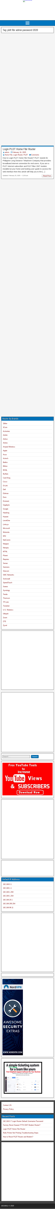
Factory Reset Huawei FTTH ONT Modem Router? (21, 1125)
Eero (4, 497)
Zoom (5, 618)
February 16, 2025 (19, 152)
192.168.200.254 (9, 904)
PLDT (26, 155)
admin (7, 152)
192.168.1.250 (8, 892)
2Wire (5, 423)
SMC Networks (8, 575)
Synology (6, 590)
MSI (4, 536)
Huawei (5, 517)
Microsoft (6, 528)
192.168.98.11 (8, 908)
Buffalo (5, 474)
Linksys (6, 524)
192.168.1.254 (8, 896)
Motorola (6, 532)
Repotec (6, 559)
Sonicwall (6, 579)
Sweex (5, 587)
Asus (5, 455)
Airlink (5, 435)
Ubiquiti (5, 614)
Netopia (6, 548)
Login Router (18, 155)
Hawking (6, 513)
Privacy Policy (8, 1109)
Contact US (7, 1105)
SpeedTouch (7, 583)
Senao (5, 563)
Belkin (5, 462)
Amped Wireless (9, 447)
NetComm (6, 540)
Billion (5, 466)
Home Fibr (8, 155)
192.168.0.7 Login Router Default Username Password (23, 1121)
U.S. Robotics (8, 610)
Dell (4, 489)
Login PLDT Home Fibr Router (19, 149)
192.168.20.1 (8, 900)
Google (5, 509)
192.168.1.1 (7, 888)
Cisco (5, 482)
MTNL (5, 552)
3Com (5, 427)
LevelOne (6, 520)
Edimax (6, 493)
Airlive (5, 439)
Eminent (6, 501)
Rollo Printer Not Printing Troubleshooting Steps (20, 1133)
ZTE (4, 621)
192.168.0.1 (7, 884)
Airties (5, 443)
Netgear (6, 544)
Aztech (5, 458)
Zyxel (5, 625)
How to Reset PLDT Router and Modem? (18, 1137)
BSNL (5, 470)
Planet (5, 555)
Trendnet (6, 606)
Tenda (5, 594)
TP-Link (6, 602)
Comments (35, 155)
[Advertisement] (27, 12)
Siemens (6, 567)
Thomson (6, 598)
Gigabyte (6, 505)
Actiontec (6, 431)
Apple (5, 451)
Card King (6, 478)
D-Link (5, 486)
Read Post (47, 176)
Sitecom (6, 571)
